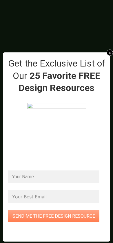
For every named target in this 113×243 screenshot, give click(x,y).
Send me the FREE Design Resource (53, 216)
